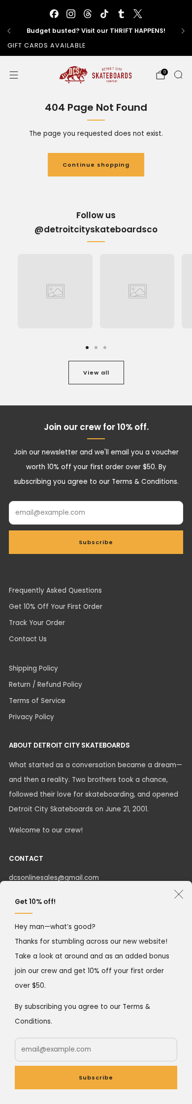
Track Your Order (37, 622)
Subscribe (96, 1077)
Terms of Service (37, 700)
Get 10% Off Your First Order (55, 606)
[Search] (178, 74)
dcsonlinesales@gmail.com (54, 877)
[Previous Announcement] (9, 31)
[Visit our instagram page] (71, 13)
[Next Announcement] (183, 31)
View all (96, 372)
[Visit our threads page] (87, 13)
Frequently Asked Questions (55, 590)
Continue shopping (96, 165)
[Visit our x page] (137, 13)
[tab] (87, 347)
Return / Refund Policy (45, 684)
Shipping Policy (33, 668)
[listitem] (96, 31)
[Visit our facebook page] (54, 13)
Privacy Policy (31, 717)
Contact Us (28, 639)
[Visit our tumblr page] (121, 13)
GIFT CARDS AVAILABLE (46, 45)
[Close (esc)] (178, 894)
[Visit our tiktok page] (104, 13)
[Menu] (14, 75)
